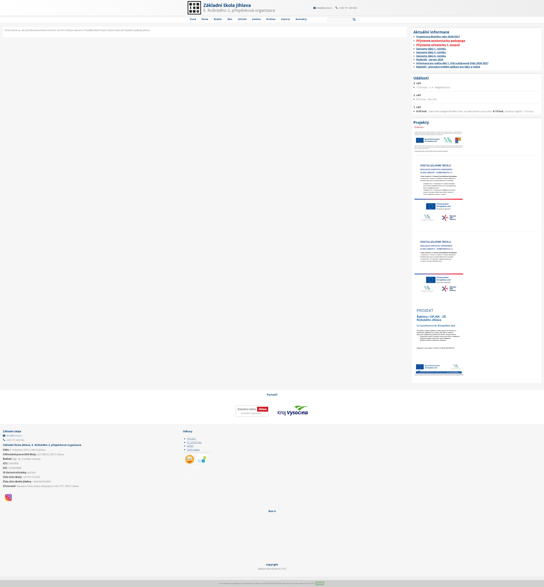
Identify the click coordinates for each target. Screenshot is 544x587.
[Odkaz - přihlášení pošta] (189, 459)
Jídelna (256, 19)
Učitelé (242, 19)
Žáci (230, 19)
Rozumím (320, 583)
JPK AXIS (191, 438)
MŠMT (190, 446)
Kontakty (301, 19)
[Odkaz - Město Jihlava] (251, 410)
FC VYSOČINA (194, 442)
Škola (205, 19)
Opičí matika (193, 449)
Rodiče (218, 19)
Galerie (285, 19)
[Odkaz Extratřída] (202, 459)
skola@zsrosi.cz (324, 7)
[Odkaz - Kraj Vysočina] (292, 410)
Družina (271, 19)
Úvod (193, 19)
